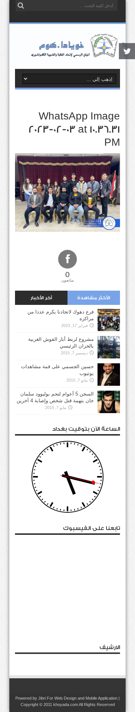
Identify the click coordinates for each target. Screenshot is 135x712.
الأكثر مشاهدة (93, 297)
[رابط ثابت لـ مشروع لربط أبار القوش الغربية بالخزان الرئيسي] (109, 347)
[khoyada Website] (67, 46)
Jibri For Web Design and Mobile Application (77, 698)
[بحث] (20, 5)
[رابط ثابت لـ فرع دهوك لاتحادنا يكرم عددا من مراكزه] (109, 320)
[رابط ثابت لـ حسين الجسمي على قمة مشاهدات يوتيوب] (109, 374)
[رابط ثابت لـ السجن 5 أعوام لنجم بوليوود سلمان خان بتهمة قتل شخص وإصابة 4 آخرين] (109, 402)
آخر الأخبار (41, 297)
